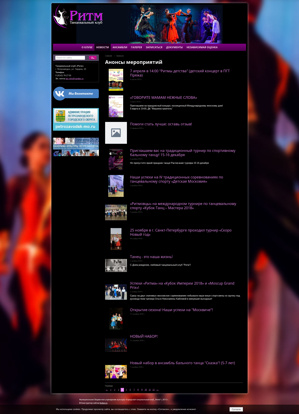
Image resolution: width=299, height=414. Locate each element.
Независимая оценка (202, 47)
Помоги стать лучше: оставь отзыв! (161, 124)
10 (146, 390)
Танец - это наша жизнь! (151, 256)
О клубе (87, 47)
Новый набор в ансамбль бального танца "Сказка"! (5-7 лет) (182, 362)
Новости (102, 47)
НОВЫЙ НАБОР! (144, 336)
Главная (108, 55)
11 (150, 390)
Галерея (136, 47)
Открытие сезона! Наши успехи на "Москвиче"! (171, 309)
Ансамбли (120, 47)
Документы (174, 47)
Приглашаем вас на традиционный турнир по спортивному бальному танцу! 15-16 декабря (182, 152)
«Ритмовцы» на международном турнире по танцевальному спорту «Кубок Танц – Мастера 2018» (183, 205)
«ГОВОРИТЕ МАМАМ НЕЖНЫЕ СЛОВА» (163, 97)
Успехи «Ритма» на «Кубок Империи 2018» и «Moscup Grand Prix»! (182, 285)
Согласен (236, 409)
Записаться (154, 47)
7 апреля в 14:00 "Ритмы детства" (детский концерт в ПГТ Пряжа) (180, 73)
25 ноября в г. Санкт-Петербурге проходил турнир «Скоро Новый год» (181, 232)
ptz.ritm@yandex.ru (74, 79)
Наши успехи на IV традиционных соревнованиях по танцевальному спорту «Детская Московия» (176, 179)
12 (153, 390)
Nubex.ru (103, 403)
